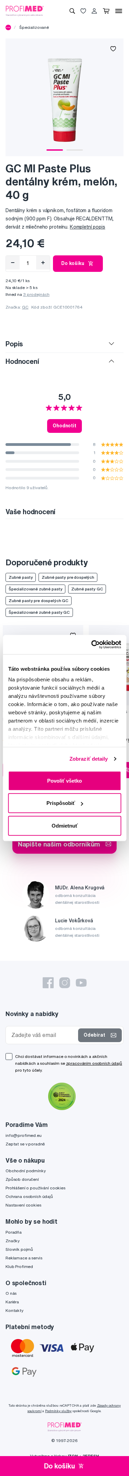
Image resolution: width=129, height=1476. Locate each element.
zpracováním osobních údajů (94, 1063)
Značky (13, 1240)
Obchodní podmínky (26, 1170)
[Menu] (118, 11)
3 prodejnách (36, 294)
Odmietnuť (65, 825)
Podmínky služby (58, 1410)
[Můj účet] (94, 10)
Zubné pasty (21, 577)
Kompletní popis (87, 226)
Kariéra (12, 1302)
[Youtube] (81, 982)
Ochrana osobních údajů (29, 1196)
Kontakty (14, 1310)
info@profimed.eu (24, 1135)
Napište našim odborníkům (59, 844)
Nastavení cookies (23, 1205)
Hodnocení (22, 361)
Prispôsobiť (60, 803)
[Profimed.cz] (25, 10)
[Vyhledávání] (72, 10)
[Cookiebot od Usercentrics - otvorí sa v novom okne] (92, 644)
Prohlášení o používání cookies (35, 1188)
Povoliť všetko (64, 780)
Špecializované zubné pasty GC (39, 612)
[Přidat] (43, 262)
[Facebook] (48, 982)
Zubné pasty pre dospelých (68, 577)
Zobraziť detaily (88, 759)
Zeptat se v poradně (25, 1144)
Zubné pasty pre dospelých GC (38, 600)
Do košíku (72, 263)
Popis (14, 343)
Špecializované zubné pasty (35, 589)
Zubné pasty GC (87, 589)
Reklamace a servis (24, 1258)
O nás (11, 1293)
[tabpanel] (64, 97)
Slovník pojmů (19, 1249)
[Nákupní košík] (106, 11)
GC (25, 307)
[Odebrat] (13, 262)
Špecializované (34, 27)
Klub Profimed (19, 1266)
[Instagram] (64, 982)
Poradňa (14, 1232)
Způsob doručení (22, 1179)
